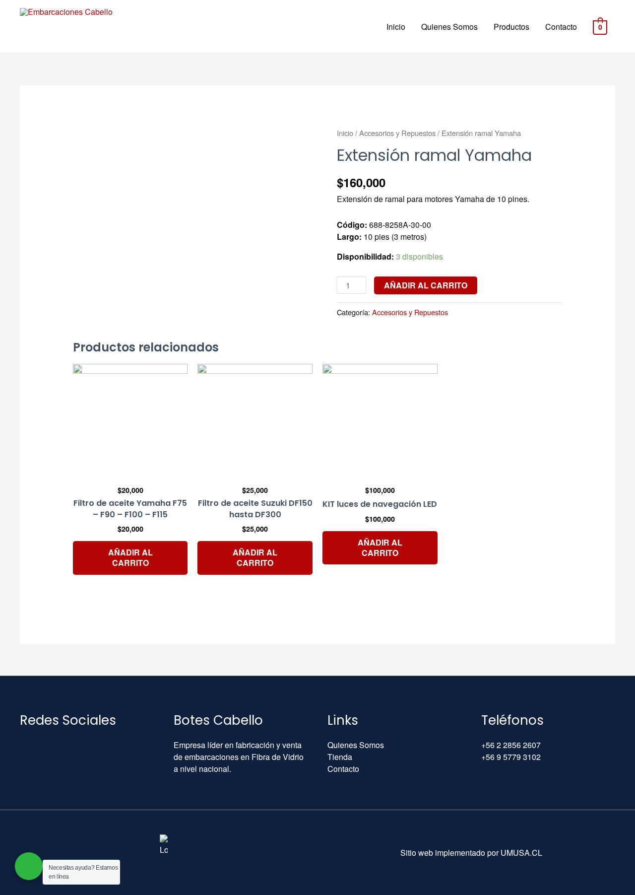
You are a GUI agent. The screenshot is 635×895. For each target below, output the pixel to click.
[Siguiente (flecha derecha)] (617, 448)
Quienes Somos (449, 26)
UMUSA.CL (521, 852)
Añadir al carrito (425, 285)
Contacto (561, 26)
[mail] (23, 745)
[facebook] (46, 745)
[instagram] (69, 745)
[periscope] (91, 745)
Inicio (395, 26)
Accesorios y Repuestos (397, 133)
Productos (511, 26)
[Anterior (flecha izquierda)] (17, 448)
